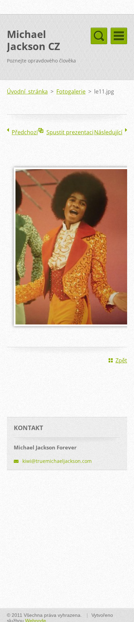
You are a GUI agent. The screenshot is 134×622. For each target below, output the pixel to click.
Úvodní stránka (27, 91)
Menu (119, 36)
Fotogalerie (71, 91)
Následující (108, 132)
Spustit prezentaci (69, 132)
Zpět (121, 360)
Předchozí (25, 132)
